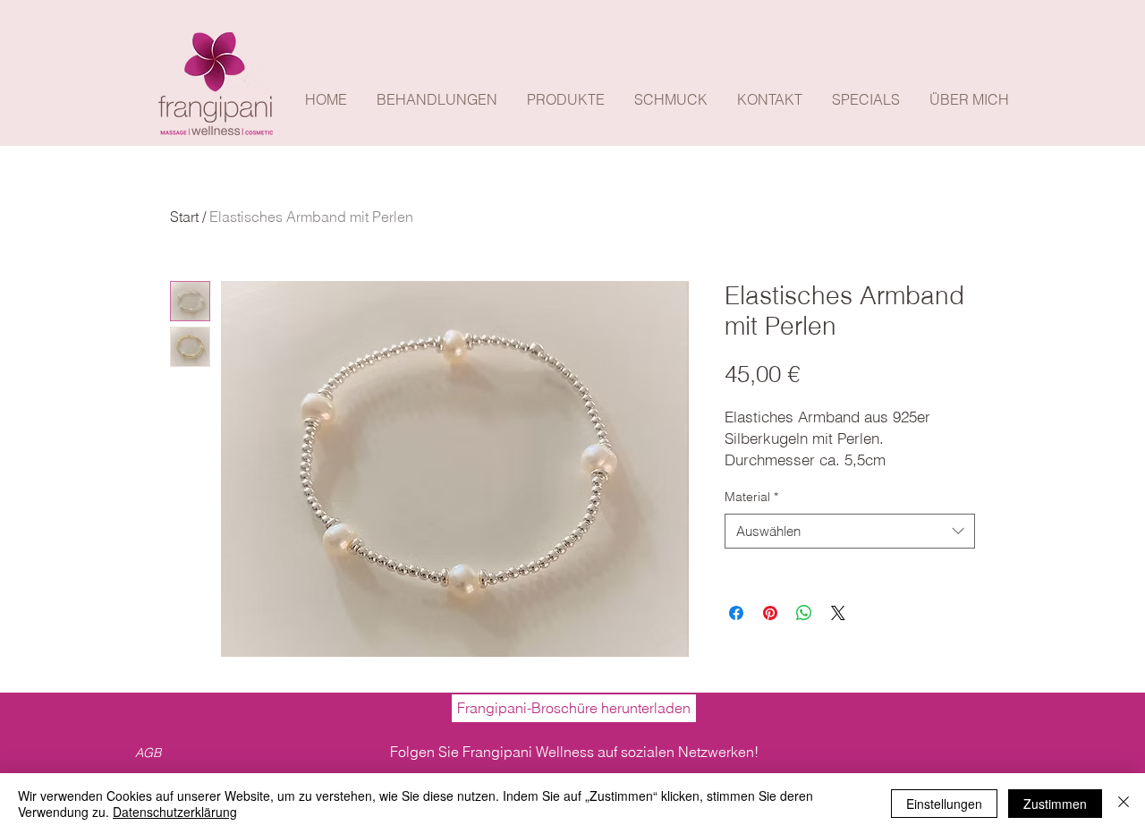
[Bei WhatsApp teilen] (804, 613)
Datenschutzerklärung (175, 812)
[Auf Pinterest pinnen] (770, 613)
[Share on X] (838, 613)
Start (184, 217)
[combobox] (850, 531)
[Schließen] (1123, 803)
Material (751, 497)
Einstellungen (944, 804)
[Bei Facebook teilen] (736, 613)
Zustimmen (1055, 804)
